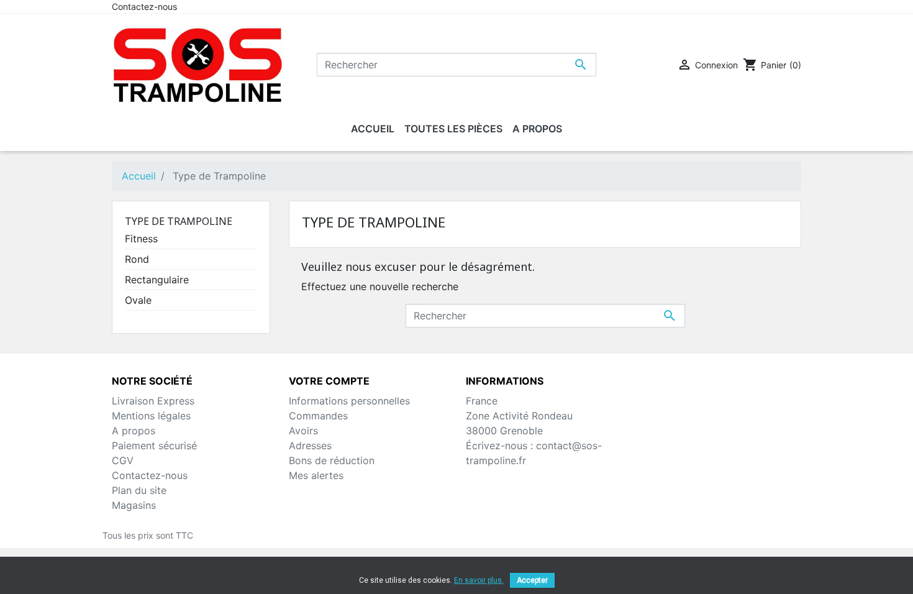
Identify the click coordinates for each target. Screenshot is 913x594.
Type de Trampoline (178, 221)
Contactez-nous (144, 6)
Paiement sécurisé (154, 445)
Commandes (318, 415)
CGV (123, 460)
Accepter (532, 580)
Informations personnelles (349, 401)
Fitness (141, 238)
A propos (133, 430)
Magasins (134, 505)
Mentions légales (151, 415)
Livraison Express (153, 401)
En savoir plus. (479, 580)
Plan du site (139, 490)
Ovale (138, 300)
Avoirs (303, 430)
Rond (137, 259)
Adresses (310, 445)
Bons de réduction (332, 460)
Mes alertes (316, 475)
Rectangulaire (157, 279)
